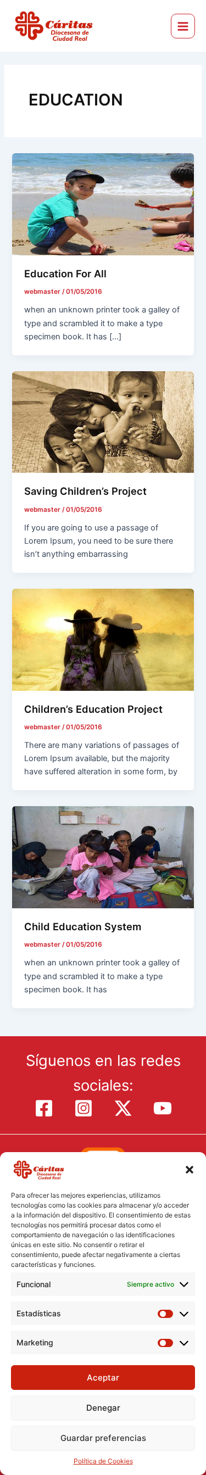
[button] (189, 1169)
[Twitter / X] (123, 1108)
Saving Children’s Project (85, 491)
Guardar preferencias (103, 1438)
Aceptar (103, 1377)
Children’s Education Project (93, 709)
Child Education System (82, 926)
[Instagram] (83, 1108)
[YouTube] (162, 1108)
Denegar (103, 1408)
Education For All (65, 273)
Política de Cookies (103, 1461)
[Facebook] (44, 1108)
